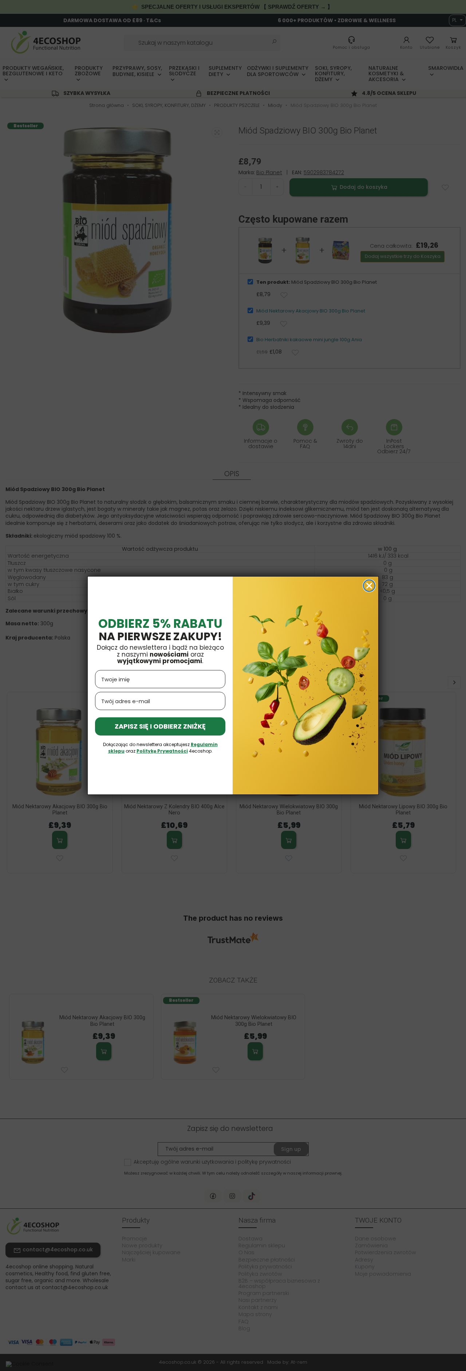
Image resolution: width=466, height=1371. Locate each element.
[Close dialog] (369, 585)
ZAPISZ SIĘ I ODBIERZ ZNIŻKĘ (160, 726)
